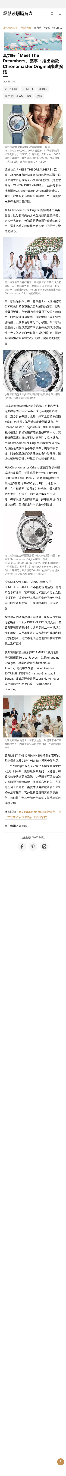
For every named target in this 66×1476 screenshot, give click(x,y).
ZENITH (28, 89)
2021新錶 (11, 89)
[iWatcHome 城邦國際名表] (17, 13)
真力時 (43, 89)
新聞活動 (26, 27)
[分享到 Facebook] (22, 846)
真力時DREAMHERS (18, 96)
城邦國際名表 (10, 27)
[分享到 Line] (44, 846)
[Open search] (52, 13)
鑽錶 (39, 96)
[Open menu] (60, 13)
